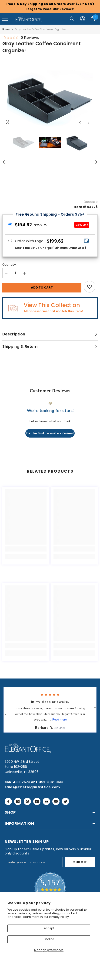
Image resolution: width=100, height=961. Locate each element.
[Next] (88, 123)
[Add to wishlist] (89, 286)
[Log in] (83, 19)
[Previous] (80, 123)
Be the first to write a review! (50, 433)
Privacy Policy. (59, 917)
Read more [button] (59, 719)
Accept (49, 928)
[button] (5, 19)
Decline (49, 939)
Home (6, 29)
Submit (80, 862)
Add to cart (42, 287)
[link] (26, 549)
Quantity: (9, 264)
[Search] (72, 19)
